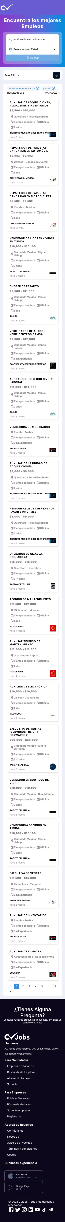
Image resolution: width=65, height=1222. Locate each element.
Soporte (12, 1084)
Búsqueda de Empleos (21, 1072)
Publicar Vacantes (18, 1098)
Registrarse (14, 1116)
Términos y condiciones (22, 1148)
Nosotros (13, 1136)
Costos (11, 1154)
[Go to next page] (10, 991)
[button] (12, 7)
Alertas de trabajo (18, 1078)
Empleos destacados (20, 1066)
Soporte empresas (18, 1110)
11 (54, 986)
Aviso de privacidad (19, 1142)
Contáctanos (15, 1130)
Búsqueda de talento (20, 1104)
